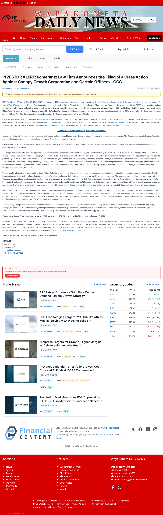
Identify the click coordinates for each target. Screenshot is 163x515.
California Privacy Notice (44, 507)
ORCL (112, 331)
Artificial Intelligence (70, 381)
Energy (65, 307)
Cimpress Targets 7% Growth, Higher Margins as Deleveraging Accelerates (71, 343)
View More (99, 284)
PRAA (50, 387)
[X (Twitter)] (133, 433)
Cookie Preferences (67, 507)
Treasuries (87, 67)
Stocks (28, 58)
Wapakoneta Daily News (61, 500)
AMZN (113, 294)
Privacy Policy (102, 434)
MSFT (112, 322)
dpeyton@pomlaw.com (11, 250)
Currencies (53, 67)
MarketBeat (48, 307)
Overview (27, 67)
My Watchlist (124, 49)
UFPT (86, 331)
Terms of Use (63, 504)
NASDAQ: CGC (9, 105)
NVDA (113, 326)
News (40, 67)
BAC (112, 308)
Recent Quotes (97, 49)
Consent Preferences (13, 513)
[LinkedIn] (148, 433)
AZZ (81, 307)
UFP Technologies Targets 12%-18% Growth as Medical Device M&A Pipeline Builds (71, 318)
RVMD (66, 412)
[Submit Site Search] (152, 19)
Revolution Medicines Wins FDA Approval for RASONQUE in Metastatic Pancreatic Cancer (71, 399)
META (112, 317)
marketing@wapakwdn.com (132, 479)
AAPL (112, 299)
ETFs (43, 58)
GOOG (113, 312)
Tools (57, 58)
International (70, 67)
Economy (66, 356)
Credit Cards (85, 381)
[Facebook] (140, 433)
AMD (112, 303)
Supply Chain (68, 331)
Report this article (12, 275)
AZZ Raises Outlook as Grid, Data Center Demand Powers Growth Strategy (67, 294)
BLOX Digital (110, 504)
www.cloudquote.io (110, 427)
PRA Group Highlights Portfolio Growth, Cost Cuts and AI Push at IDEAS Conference (70, 368)
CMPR (83, 356)
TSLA (112, 336)
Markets (11, 58)
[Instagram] (155, 433)
